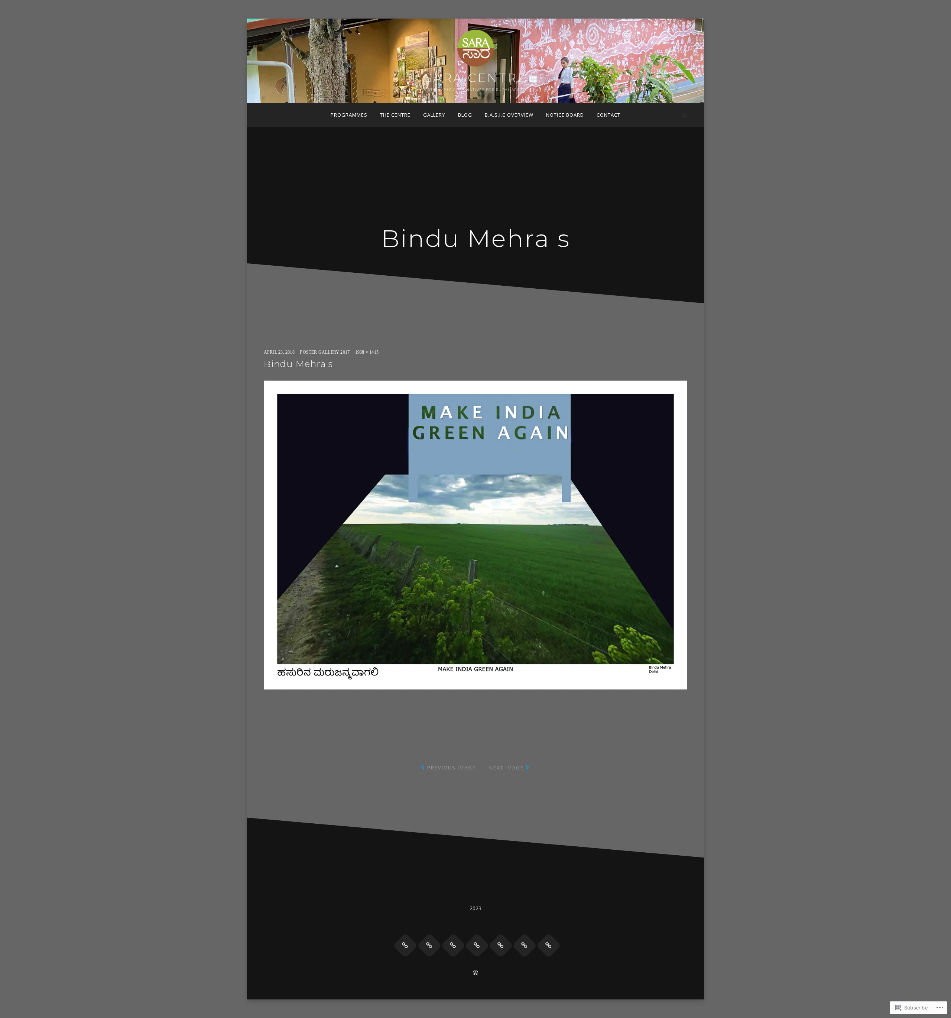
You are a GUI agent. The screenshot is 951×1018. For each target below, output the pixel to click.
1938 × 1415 (367, 352)
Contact (608, 114)
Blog (465, 114)
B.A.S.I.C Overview (509, 114)
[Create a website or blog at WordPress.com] (475, 973)
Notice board (565, 114)
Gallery (434, 114)
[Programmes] (405, 945)
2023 (476, 908)
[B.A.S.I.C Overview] (500, 945)
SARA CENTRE (476, 78)
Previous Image (451, 767)
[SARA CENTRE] (266, 115)
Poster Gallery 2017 (325, 352)
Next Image (506, 767)
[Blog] (477, 945)
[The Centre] (429, 945)
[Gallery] (453, 945)
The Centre (395, 114)
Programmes (349, 114)
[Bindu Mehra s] (475, 534)
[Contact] (548, 945)
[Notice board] (524, 945)
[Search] (685, 115)
